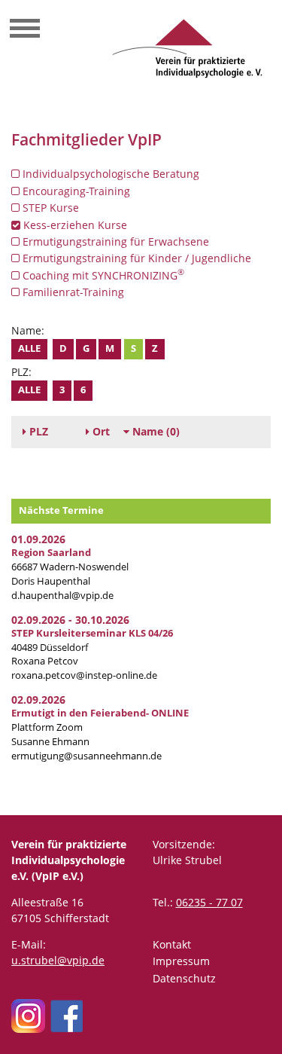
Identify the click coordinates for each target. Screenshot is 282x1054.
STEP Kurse (49, 207)
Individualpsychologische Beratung (109, 174)
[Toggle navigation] (25, 30)
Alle (29, 348)
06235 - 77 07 (209, 902)
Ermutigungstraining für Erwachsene (114, 241)
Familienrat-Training (72, 292)
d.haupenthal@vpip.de (62, 595)
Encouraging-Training (75, 191)
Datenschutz (184, 978)
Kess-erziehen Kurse (73, 225)
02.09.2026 (38, 699)
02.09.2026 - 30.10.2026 (70, 620)
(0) (156, 431)
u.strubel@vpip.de (58, 960)
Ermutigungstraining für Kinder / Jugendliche (135, 258)
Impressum (181, 961)
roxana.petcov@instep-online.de (84, 675)
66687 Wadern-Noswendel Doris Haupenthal (70, 567)
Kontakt (172, 944)
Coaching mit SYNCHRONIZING (102, 275)
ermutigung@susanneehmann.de (86, 756)
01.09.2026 (38, 539)
